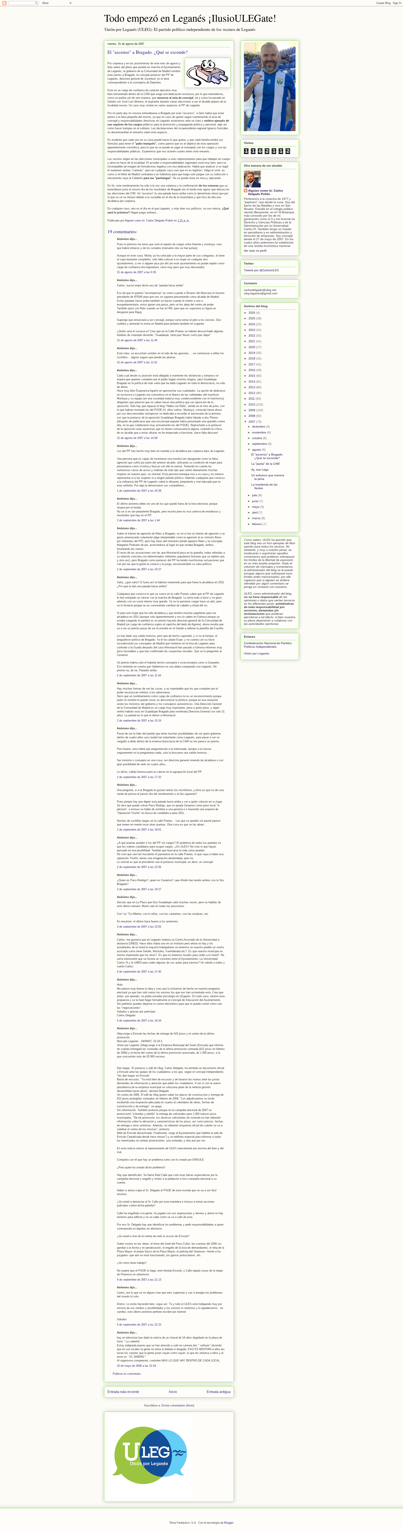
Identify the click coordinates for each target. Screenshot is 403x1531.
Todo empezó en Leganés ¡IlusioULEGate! (190, 17)
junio (255, 501)
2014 (252, 381)
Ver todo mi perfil (255, 250)
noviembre (259, 432)
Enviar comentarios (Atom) (178, 1405)
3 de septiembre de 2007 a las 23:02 (139, 926)
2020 (252, 347)
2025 (252, 318)
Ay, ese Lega (259, 469)
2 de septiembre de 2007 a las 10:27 (139, 569)
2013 (252, 387)
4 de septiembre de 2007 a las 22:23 (139, 1324)
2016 (252, 370)
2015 (252, 375)
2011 (252, 398)
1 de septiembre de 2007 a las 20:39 (139, 490)
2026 (252, 312)
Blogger (228, 1522)
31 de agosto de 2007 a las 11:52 (137, 362)
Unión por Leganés (256, 653)
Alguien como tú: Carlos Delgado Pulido (265, 192)
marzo (256, 518)
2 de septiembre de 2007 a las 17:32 (139, 777)
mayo (256, 506)
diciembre (259, 426)
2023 (252, 330)
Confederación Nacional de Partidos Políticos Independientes (268, 644)
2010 (252, 404)
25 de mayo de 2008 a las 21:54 (136, 1365)
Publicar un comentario (127, 1373)
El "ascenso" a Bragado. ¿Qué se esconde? (267, 456)
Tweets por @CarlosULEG (261, 270)
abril (255, 512)
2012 (252, 393)
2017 (252, 364)
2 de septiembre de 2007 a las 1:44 (138, 520)
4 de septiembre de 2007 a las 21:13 (139, 1279)
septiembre (260, 443)
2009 (252, 410)
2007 (252, 421)
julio (255, 495)
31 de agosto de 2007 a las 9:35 (136, 272)
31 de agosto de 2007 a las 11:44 (137, 340)
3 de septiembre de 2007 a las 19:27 (139, 889)
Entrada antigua (218, 1392)
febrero (257, 524)
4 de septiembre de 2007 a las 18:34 (139, 1020)
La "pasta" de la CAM (265, 463)
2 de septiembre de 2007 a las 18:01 (139, 829)
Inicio (173, 1392)
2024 (252, 324)
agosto (257, 449)
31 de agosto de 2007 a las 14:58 (137, 438)
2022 (252, 335)
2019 (252, 352)
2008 (252, 415)
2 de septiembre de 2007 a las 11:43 (139, 675)
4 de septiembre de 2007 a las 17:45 (139, 971)
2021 (252, 341)
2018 (252, 358)
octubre (257, 438)
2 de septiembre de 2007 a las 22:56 (139, 867)
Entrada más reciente (123, 1392)
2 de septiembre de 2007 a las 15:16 (139, 720)
